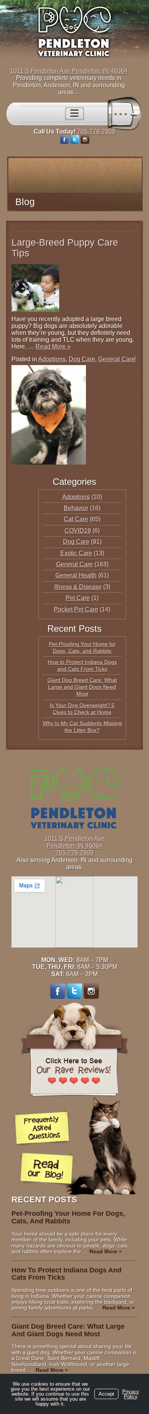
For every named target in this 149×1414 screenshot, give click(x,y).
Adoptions (52, 359)
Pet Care (78, 598)
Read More (53, 346)
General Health (76, 575)
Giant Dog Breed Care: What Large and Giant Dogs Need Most (82, 687)
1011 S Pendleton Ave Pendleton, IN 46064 (69, 71)
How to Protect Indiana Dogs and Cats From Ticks (66, 1274)
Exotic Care (76, 553)
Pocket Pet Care (76, 609)
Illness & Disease (78, 587)
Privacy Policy (130, 1394)
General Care (116, 359)
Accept (106, 1394)
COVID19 (78, 530)
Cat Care (76, 519)
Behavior (76, 508)
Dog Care (82, 359)
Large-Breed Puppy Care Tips (64, 247)
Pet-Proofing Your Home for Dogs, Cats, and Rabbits (68, 1217)
